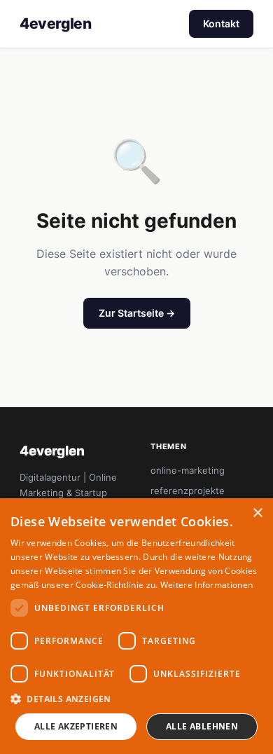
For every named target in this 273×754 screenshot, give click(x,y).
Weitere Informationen (206, 585)
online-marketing (187, 470)
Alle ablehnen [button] (202, 726)
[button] (136, 698)
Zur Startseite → (137, 313)
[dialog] (136, 626)
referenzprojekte (187, 490)
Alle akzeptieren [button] (76, 726)
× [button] (257, 513)
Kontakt (221, 23)
